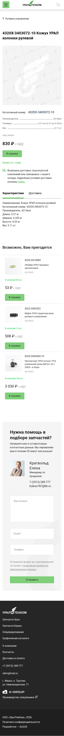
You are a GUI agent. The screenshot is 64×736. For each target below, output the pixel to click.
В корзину (12, 153)
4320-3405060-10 (34, 356)
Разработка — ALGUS (14, 726)
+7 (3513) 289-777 (12, 665)
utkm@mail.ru (10, 673)
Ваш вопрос (20, 501)
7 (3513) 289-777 (40, 482)
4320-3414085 (33, 260)
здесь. (21, 181)
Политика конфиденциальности (21, 722)
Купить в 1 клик (11, 162)
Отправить (32, 579)
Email (17, 533)
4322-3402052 (33, 308)
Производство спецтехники (18, 697)
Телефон (19, 549)
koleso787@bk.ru (40, 486)
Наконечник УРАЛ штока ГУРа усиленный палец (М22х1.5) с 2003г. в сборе (40, 364)
